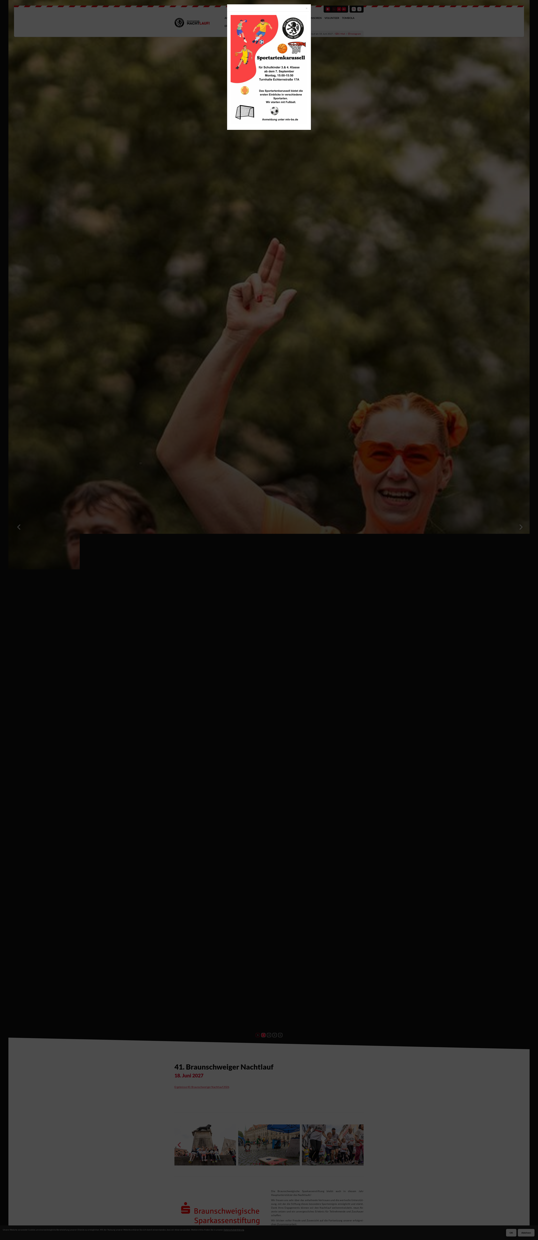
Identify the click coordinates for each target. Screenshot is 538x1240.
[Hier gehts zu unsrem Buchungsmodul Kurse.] (269, 69)
